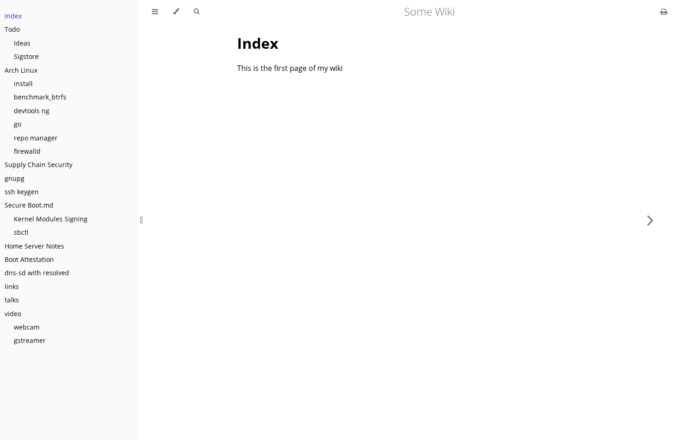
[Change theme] (176, 11)
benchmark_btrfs (40, 97)
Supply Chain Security (38, 164)
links (12, 286)
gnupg (14, 178)
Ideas (22, 43)
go (17, 124)
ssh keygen (22, 191)
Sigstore (26, 56)
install (23, 83)
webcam (27, 327)
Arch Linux (21, 70)
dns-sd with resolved (37, 272)
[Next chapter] (650, 220)
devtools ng (31, 110)
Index (13, 16)
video (13, 313)
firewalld (27, 151)
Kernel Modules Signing (51, 218)
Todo (12, 29)
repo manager (36, 137)
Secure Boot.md (29, 205)
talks (12, 299)
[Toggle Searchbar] (196, 11)
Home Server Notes (34, 246)
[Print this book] (664, 11)
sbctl (21, 232)
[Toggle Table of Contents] (155, 11)
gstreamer (30, 340)
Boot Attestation (29, 259)
